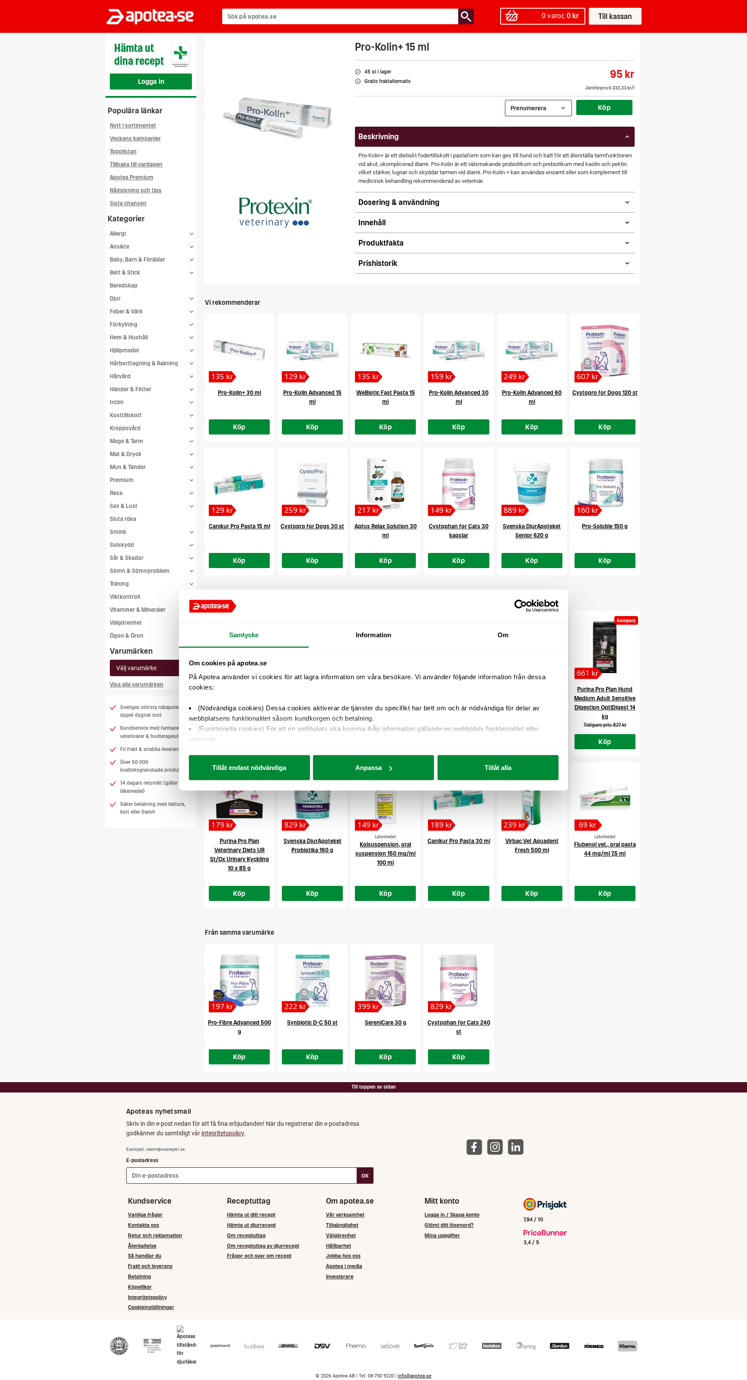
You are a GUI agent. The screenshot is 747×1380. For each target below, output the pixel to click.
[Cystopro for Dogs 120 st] (605, 350)
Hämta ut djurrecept (251, 1225)
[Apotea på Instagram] (497, 1146)
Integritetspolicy (147, 1297)
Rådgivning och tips (136, 190)
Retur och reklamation (155, 1235)
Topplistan (123, 151)
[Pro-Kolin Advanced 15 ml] (312, 350)
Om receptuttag (246, 1235)
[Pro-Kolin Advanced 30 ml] (458, 350)
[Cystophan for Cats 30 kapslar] (458, 484)
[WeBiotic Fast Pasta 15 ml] (385, 350)
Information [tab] (373, 634)
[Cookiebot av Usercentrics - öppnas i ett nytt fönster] (521, 606)
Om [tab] (503, 634)
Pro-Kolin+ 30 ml (239, 392)
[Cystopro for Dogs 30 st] (312, 484)
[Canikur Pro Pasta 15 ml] (239, 484)
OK (365, 1175)
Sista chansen (128, 203)
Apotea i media (344, 1266)
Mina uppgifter (442, 1235)
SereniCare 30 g (385, 1022)
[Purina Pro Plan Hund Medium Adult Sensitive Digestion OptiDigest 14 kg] (605, 647)
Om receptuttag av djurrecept (263, 1246)
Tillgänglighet (342, 1225)
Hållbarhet (338, 1246)
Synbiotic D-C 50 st (312, 1022)
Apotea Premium (131, 177)
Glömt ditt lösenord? (449, 1225)
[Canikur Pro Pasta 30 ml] (458, 799)
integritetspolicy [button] (222, 1133)
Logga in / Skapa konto (452, 1214)
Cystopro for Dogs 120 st (605, 392)
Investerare (340, 1276)
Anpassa (368, 767)
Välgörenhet (126, 622)
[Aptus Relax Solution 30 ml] (385, 484)
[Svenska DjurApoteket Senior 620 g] (532, 484)
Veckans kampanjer (135, 138)
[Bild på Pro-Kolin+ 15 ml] (277, 120)
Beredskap (123, 285)
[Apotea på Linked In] (518, 1146)
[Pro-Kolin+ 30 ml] (239, 350)
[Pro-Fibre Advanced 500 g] (239, 980)
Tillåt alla (498, 767)
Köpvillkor (140, 1287)
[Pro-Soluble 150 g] (605, 484)
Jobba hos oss (343, 1255)
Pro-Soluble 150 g (605, 526)
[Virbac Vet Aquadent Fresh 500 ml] (532, 799)
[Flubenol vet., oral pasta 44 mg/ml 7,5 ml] (605, 799)
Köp (604, 107)
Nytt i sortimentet (133, 125)
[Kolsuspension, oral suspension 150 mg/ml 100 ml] (385, 799)
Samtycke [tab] (244, 634)
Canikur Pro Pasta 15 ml (239, 526)
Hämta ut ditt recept (251, 1214)
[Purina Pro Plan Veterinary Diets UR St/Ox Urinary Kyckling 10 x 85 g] (239, 799)
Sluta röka (123, 519)
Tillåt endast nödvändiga (249, 767)
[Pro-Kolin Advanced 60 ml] (532, 350)
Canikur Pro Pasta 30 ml (459, 841)
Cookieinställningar (151, 1307)
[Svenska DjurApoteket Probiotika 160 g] (312, 799)
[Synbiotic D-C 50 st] (312, 980)
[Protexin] (274, 212)
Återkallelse (142, 1246)
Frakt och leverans (150, 1266)
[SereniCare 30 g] (385, 980)
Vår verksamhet (345, 1214)
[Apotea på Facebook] (476, 1146)
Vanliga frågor (145, 1214)
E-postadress (142, 1160)
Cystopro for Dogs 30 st (312, 526)
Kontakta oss (143, 1225)
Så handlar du (144, 1255)
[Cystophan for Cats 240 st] (458, 980)
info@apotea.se (414, 1376)
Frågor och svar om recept (259, 1255)
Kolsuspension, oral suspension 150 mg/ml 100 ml (385, 853)
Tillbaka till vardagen (136, 164)
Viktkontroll (125, 597)
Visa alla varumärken (136, 684)
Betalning (139, 1276)
